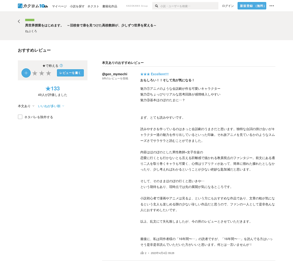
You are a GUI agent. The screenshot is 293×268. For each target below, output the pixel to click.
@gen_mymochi (114, 74)
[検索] (156, 5)
